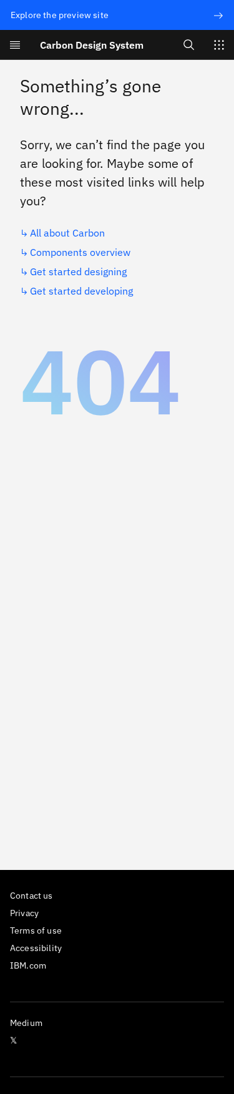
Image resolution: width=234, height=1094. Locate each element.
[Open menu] (15, 45)
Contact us (31, 895)
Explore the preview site (60, 15)
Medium (26, 1022)
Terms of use (36, 930)
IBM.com (28, 965)
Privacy (24, 913)
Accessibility (36, 948)
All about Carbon (67, 233)
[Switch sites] (219, 45)
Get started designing (78, 271)
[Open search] (189, 44)
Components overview (80, 252)
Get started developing (81, 291)
